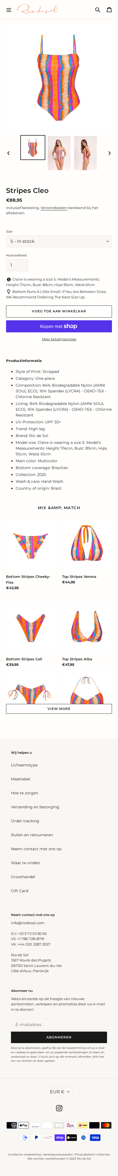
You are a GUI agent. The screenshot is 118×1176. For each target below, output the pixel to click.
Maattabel (20, 779)
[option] (33, 147)
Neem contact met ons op (36, 848)
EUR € (57, 1091)
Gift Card (19, 890)
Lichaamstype (24, 765)
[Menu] (9, 9)
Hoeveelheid (16, 255)
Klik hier (98, 1056)
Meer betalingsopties (59, 339)
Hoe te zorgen (24, 792)
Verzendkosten (54, 207)
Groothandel (23, 876)
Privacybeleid (84, 1154)
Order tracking (25, 820)
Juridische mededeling (24, 1154)
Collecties (103, 1154)
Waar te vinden (25, 862)
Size (9, 231)
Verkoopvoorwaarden (58, 1154)
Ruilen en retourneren (32, 834)
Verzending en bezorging (35, 806)
